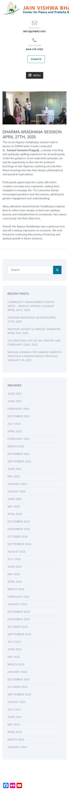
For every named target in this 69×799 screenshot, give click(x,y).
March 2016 (16, 589)
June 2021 (14, 469)
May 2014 (14, 724)
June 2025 (14, 393)
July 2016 (14, 559)
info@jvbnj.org (34, 31)
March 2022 (16, 446)
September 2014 (19, 694)
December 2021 (19, 454)
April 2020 (15, 514)
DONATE (36, 59)
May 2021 (14, 476)
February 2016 (18, 596)
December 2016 (19, 521)
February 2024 (18, 408)
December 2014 (19, 679)
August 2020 (17, 491)
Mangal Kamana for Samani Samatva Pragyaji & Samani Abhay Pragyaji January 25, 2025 (34, 356)
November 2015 (19, 619)
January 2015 (17, 672)
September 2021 (19, 461)
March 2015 (16, 664)
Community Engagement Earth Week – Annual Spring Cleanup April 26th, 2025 (31, 306)
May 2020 (14, 506)
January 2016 (17, 604)
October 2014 (18, 687)
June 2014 (14, 717)
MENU (37, 75)
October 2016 (18, 536)
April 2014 (15, 732)
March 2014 (16, 739)
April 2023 (15, 431)
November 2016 (19, 529)
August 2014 (17, 702)
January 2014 (17, 747)
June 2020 (14, 499)
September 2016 (19, 544)
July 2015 (14, 641)
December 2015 (19, 611)
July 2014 (14, 709)
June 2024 (14, 401)
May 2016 (14, 574)
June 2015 (14, 649)
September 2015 (19, 634)
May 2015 (14, 657)
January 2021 (17, 484)
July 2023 (14, 423)
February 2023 (18, 439)
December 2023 (19, 416)
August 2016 (17, 551)
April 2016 (15, 581)
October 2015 (18, 626)
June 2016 (14, 566)
